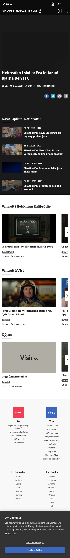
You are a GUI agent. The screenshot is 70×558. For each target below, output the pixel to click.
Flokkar (21, 11)
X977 (52, 503)
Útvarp (18, 499)
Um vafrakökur (51, 455)
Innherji (52, 477)
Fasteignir (52, 480)
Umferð (51, 448)
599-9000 (20, 443)
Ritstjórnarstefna (52, 437)
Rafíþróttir (49, 86)
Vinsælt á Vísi (13, 270)
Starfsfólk (52, 444)
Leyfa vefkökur (35, 550)
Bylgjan (52, 495)
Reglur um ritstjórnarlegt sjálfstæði (18, 427)
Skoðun (18, 492)
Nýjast (7, 334)
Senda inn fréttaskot (51, 459)
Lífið (18, 488)
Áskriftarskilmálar (51, 441)
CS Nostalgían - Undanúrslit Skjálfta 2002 (27, 246)
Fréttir (6, 320)
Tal (51, 506)
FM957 (52, 499)
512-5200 (54, 426)
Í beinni (32, 11)
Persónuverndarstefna (18, 432)
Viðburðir (52, 488)
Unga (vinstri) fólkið (14, 376)
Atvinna (51, 484)
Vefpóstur (52, 452)
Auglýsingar (52, 430)
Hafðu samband (51, 433)
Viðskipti (18, 480)
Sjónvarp (18, 495)
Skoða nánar (11, 533)
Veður (51, 492)
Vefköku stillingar (35, 542)
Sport (65, 380)
